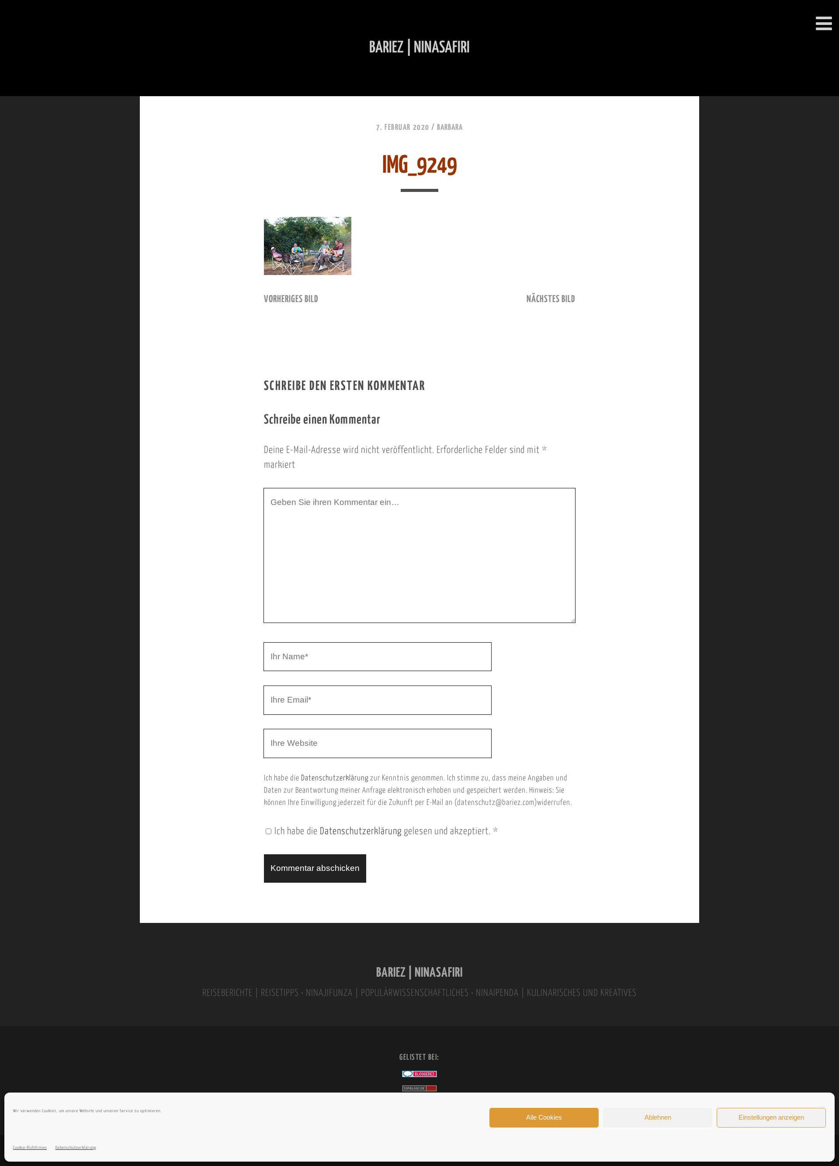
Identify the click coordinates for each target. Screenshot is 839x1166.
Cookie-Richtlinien (30, 1148)
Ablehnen (658, 1117)
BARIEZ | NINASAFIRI (419, 973)
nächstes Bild (551, 299)
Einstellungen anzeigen (771, 1117)
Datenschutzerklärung (75, 1148)
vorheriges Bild (291, 299)
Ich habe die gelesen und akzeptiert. (386, 831)
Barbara (450, 128)
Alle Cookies (544, 1117)
